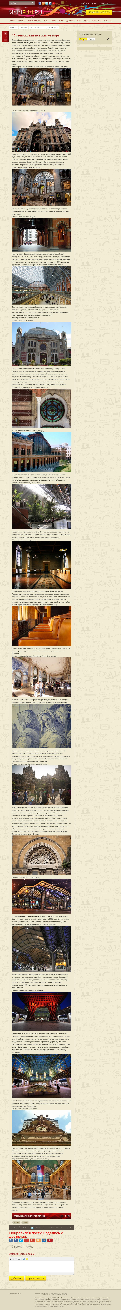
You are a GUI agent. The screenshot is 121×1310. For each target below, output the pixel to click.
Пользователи (36, 27)
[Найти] (33, 3)
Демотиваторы (34, 21)
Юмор (12, 21)
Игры (46, 21)
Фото (79, 21)
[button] (10, 1259)
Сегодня (83, 39)
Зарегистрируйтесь (103, 3)
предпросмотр (36, 1278)
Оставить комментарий (21, 1254)
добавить (16, 1278)
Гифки (53, 21)
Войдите (85, 3)
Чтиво (61, 21)
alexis (38, 1227)
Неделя (91, 39)
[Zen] (53, 4)
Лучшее (13, 27)
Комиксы (21, 21)
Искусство (96, 21)
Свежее (23, 27)
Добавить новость (99, 12)
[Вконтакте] (50, 4)
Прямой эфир (52, 27)
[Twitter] (46, 4)
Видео (86, 21)
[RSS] (43, 4)
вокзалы (16, 1222)
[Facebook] (39, 4)
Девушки (70, 21)
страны (25, 1222)
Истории (107, 21)
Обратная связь (41, 1294)
